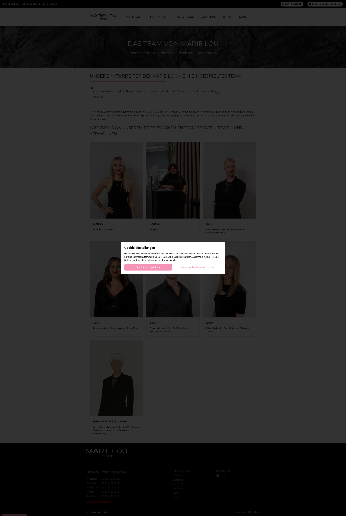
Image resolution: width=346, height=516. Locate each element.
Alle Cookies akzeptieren (148, 267)
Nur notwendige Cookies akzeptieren (198, 267)
